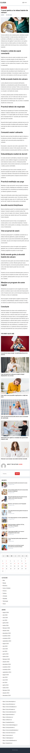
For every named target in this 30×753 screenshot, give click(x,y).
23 (25, 566)
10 (2, 563)
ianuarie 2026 (6, 630)
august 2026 (6, 612)
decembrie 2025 (7, 633)
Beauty (4, 583)
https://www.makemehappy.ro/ (10, 725)
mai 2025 (5, 651)
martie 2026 (6, 625)
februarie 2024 (6, 690)
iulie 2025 (5, 646)
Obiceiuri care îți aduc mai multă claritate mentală (14, 458)
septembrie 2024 (7, 672)
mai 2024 (5, 682)
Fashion (4, 593)
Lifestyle (4, 7)
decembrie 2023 (7, 695)
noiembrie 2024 (6, 667)
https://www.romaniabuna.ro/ (10, 706)
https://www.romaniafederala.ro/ (10, 730)
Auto (4, 580)
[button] (25, 2)
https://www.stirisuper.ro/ (9, 709)
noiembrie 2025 (6, 635)
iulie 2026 (5, 615)
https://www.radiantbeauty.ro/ (10, 740)
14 (18, 563)
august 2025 (6, 643)
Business (5, 585)
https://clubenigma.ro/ (8, 738)
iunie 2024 (5, 680)
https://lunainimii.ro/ (7, 743)
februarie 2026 (6, 628)
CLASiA (3, 3)
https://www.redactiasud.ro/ (9, 712)
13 (14, 563)
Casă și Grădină (6, 588)
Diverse (4, 590)
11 (6, 563)
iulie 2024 (5, 677)
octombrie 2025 (6, 638)
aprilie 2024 (5, 685)
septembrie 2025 (7, 641)
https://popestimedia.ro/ (9, 714)
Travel (4, 603)
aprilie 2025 (5, 654)
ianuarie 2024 (6, 693)
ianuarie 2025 (6, 661)
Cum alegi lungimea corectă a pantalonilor (18, 517)
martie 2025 (6, 656)
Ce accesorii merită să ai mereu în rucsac (17, 482)
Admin (2, 14)
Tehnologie (5, 601)
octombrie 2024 (6, 669)
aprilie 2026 (5, 622)
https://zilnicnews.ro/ (8, 717)
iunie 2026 (5, 617)
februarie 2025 (6, 659)
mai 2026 (5, 620)
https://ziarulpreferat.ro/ (8, 722)
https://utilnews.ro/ (7, 719)
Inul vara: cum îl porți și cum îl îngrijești (17, 503)
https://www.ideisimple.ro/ (9, 701)
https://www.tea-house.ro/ (9, 732)
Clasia (16, 750)
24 (2, 568)
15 (22, 563)
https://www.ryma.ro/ (8, 735)
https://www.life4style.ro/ (9, 704)
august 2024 (6, 674)
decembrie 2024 (7, 664)
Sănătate (5, 598)
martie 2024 (6, 687)
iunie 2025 (5, 648)
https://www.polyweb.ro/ (9, 727)
